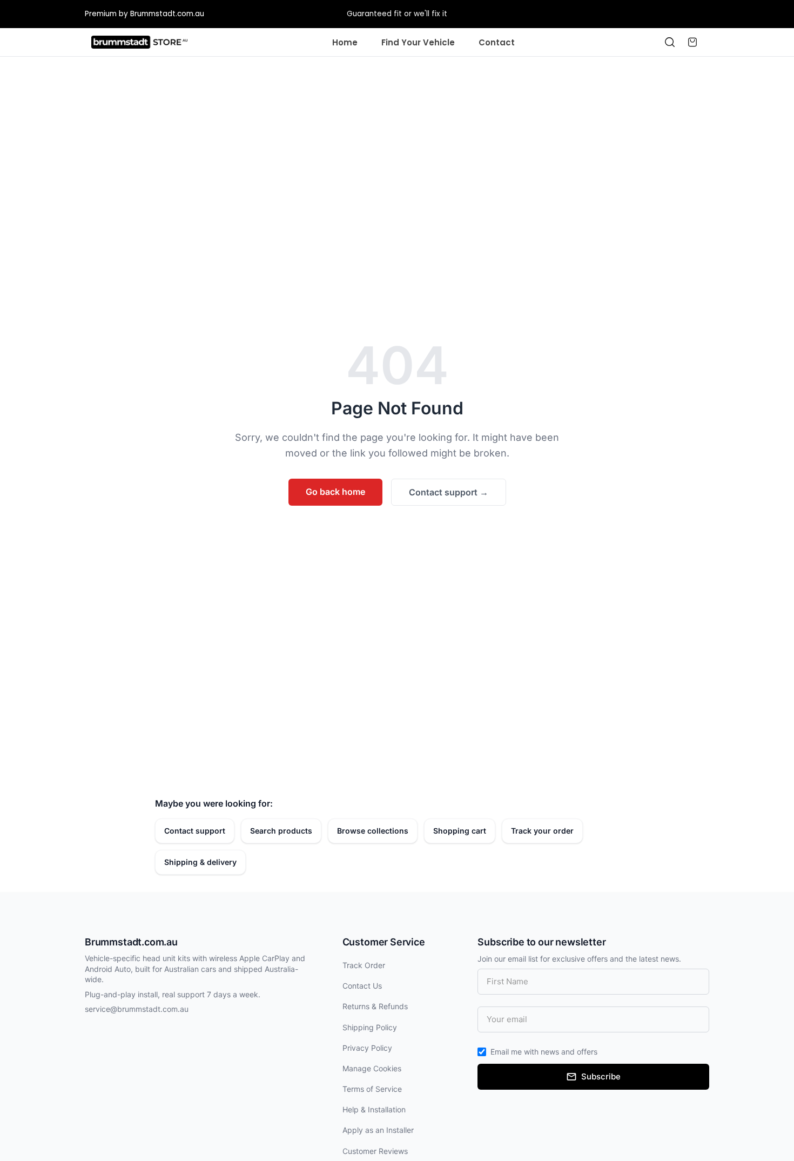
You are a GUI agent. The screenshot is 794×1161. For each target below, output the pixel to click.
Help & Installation (374, 1109)
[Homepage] (139, 42)
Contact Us (362, 985)
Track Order (363, 965)
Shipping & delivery (200, 862)
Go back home (335, 491)
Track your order (542, 830)
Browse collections (372, 830)
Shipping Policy (369, 1027)
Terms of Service (372, 1088)
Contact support (448, 492)
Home (345, 42)
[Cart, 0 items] (692, 42)
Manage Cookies (371, 1068)
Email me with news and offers (543, 1051)
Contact (497, 42)
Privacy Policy (367, 1047)
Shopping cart (459, 830)
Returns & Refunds (375, 1006)
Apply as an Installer (378, 1130)
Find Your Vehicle (418, 42)
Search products (281, 830)
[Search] (670, 42)
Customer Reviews (375, 1151)
